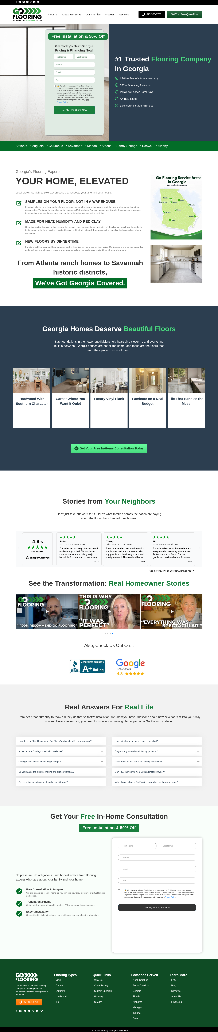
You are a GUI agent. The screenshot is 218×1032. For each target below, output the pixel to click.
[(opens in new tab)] (87, 666)
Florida (136, 996)
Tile (57, 1002)
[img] (37, 547)
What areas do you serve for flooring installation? (138, 761)
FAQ (173, 980)
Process (109, 14)
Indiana (137, 1013)
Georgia (137, 991)
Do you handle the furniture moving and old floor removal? (46, 772)
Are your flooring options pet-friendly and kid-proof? (43, 782)
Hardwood (61, 996)
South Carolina (141, 985)
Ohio (135, 1018)
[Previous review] (19, 548)
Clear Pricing (101, 985)
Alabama (137, 1002)
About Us (176, 996)
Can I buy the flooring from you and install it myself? (140, 772)
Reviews (124, 14)
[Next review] (199, 548)
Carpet (59, 985)
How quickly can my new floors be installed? (136, 741)
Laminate (60, 991)
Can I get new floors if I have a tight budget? (40, 761)
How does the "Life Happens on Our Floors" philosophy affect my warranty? (55, 741)
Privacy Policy (62, 102)
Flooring (53, 14)
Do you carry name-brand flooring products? (136, 751)
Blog (173, 985)
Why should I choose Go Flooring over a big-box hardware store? (146, 782)
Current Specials (103, 991)
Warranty (99, 996)
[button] (184, 14)
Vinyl (58, 980)
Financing (176, 1002)
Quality (98, 1002)
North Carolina (140, 980)
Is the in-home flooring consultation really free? (41, 751)
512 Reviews (37, 551)
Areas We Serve (71, 14)
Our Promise (93, 14)
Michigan (137, 1007)
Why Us (98, 980)
